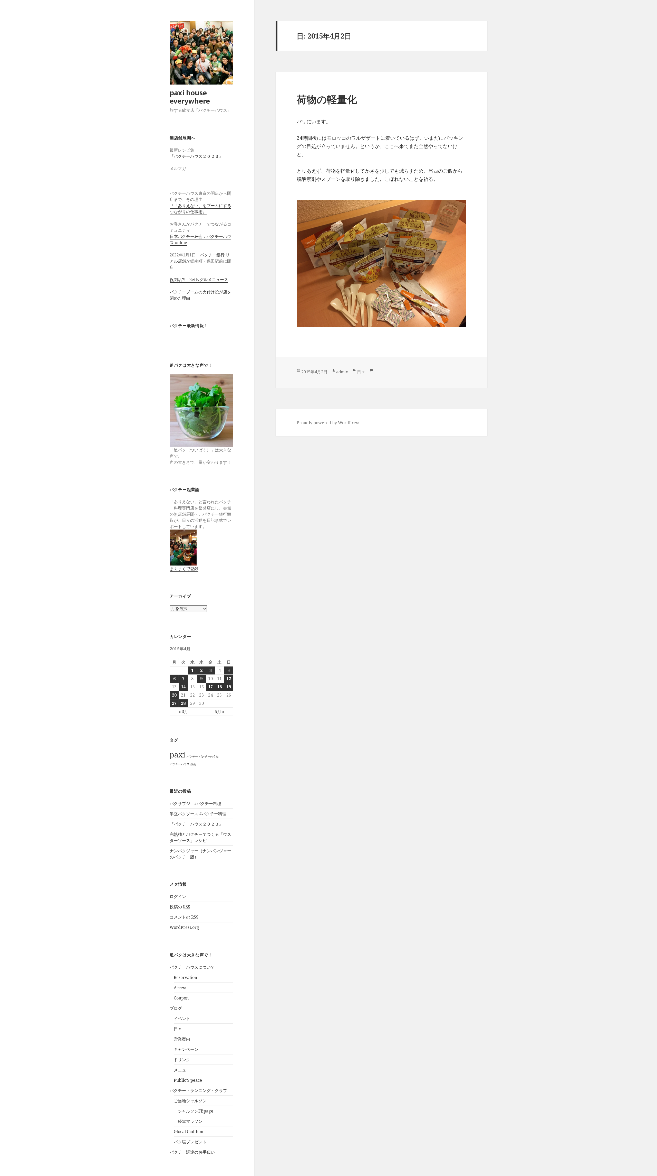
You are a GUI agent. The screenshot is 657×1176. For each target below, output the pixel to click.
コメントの (184, 917)
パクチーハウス (179, 764)
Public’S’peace (188, 1080)
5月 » (219, 711)
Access (180, 987)
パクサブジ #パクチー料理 (195, 803)
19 (228, 687)
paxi (178, 754)
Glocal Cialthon (188, 1131)
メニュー (182, 1070)
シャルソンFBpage (195, 1111)
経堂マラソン (190, 1121)
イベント (182, 1018)
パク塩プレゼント (190, 1142)
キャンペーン (186, 1049)
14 (183, 687)
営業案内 (182, 1039)
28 (183, 703)
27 (174, 703)
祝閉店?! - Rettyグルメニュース (199, 279)
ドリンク (182, 1059)
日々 (178, 1029)
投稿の (180, 907)
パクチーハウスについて (192, 967)
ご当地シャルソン (190, 1101)
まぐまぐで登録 (184, 568)
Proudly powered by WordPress (328, 422)
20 (174, 695)
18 (219, 687)
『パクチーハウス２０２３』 (196, 156)
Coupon (181, 998)
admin (342, 372)
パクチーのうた (209, 756)
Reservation (185, 977)
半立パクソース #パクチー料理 (198, 814)
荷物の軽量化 (327, 99)
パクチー (192, 756)
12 (228, 678)
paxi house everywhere (190, 97)
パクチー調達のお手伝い (192, 1152)
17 (210, 687)
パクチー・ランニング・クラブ (198, 1090)
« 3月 (183, 711)
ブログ (176, 1008)
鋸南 (193, 764)
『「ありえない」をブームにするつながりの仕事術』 (200, 209)
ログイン (178, 896)
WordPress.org (184, 927)
